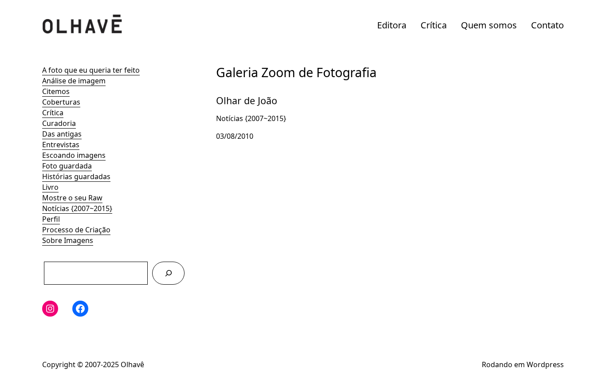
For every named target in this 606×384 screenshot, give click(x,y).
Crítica (434, 25)
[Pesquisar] (168, 273)
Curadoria (59, 123)
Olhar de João (239, 93)
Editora (391, 25)
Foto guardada (67, 166)
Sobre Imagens (67, 240)
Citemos (56, 91)
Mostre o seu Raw (72, 198)
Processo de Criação (76, 230)
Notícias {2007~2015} (77, 208)
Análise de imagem (74, 81)
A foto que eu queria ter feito (91, 70)
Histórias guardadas (76, 176)
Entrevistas (60, 144)
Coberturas (61, 102)
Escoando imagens (74, 155)
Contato (547, 25)
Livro (50, 187)
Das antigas (62, 134)
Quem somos (489, 25)
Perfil (51, 219)
